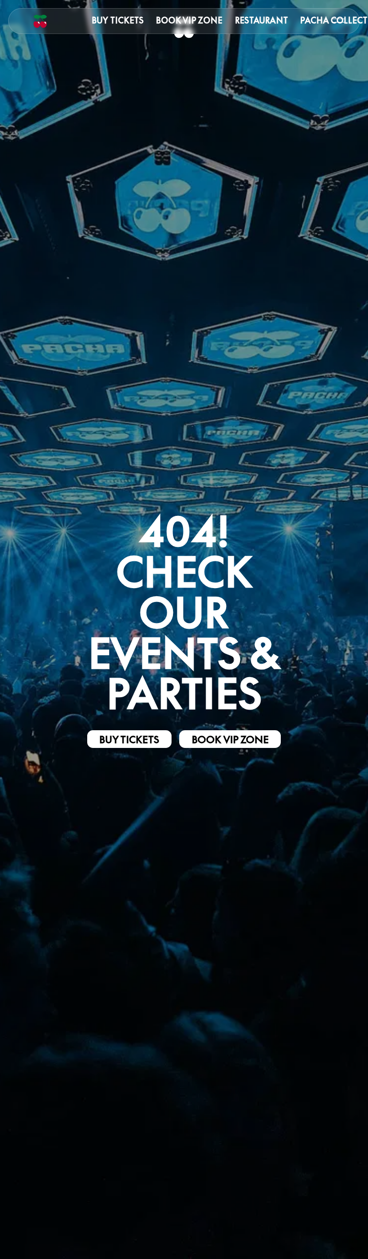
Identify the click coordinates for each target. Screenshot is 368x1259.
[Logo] (40, 21)
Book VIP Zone (189, 20)
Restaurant (261, 20)
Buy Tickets (118, 20)
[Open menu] (338, 20)
